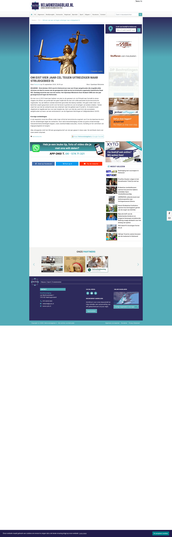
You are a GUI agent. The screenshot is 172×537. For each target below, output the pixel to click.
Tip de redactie (92, 164)
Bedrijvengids (50, 14)
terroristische (37, 136)
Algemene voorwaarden (112, 323)
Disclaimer (124, 323)
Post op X (68, 164)
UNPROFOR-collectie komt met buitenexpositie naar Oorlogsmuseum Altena (129, 199)
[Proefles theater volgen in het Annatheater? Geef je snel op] (111, 182)
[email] (169, 218)
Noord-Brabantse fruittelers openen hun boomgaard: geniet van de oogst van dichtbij (129, 208)
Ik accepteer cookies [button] (161, 533)
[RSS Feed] (96, 293)
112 (35, 14)
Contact (102, 14)
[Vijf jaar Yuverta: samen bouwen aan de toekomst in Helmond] (111, 237)
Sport (81, 14)
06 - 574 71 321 (75, 153)
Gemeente (59, 14)
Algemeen (41, 14)
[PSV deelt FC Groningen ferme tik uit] (111, 228)
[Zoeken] (140, 14)
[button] (31, 264)
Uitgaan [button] (87, 14)
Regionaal (67, 14)
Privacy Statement (134, 323)
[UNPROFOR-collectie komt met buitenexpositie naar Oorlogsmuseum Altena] (111, 200)
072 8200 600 (47, 301)
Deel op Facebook (45, 164)
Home (34, 20)
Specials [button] (74, 14)
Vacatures (95, 14)
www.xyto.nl (47, 306)
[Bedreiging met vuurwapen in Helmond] (111, 173)
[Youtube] (92, 293)
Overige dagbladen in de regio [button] (124, 307)
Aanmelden (91, 311)
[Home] (31, 14)
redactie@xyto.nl (48, 303)
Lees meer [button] (83, 533)
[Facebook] (88, 293)
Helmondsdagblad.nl (57, 5)
